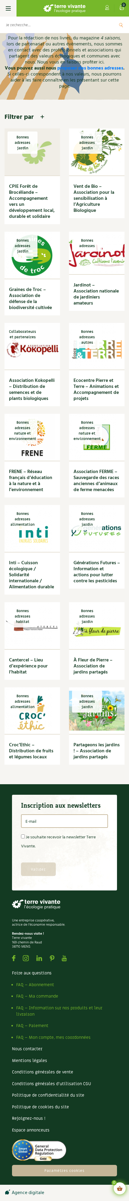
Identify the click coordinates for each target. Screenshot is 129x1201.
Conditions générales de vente (42, 1072)
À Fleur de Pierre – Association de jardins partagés (93, 666)
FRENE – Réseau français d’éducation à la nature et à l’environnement (30, 481)
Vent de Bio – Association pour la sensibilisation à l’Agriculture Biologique (94, 199)
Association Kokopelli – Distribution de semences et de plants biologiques (32, 390)
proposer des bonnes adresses (90, 68)
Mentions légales (29, 1060)
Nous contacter (27, 1049)
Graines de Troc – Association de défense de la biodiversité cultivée (30, 299)
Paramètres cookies (64, 1170)
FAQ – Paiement (32, 1026)
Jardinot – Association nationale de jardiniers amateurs (96, 294)
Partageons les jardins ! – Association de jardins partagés (97, 751)
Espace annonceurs (31, 1130)
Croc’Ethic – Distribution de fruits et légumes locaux (31, 751)
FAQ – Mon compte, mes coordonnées (53, 1037)
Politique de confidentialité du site (48, 1095)
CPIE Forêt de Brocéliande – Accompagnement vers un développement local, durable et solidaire (32, 202)
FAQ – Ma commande (37, 996)
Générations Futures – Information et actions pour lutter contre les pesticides (97, 572)
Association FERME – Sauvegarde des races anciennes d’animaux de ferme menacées (96, 481)
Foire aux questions (32, 973)
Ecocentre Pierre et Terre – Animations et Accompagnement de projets (96, 390)
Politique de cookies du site (40, 1107)
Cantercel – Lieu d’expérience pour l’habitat (28, 666)
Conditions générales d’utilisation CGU (51, 1084)
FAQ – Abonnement (35, 985)
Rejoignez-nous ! (28, 1118)
